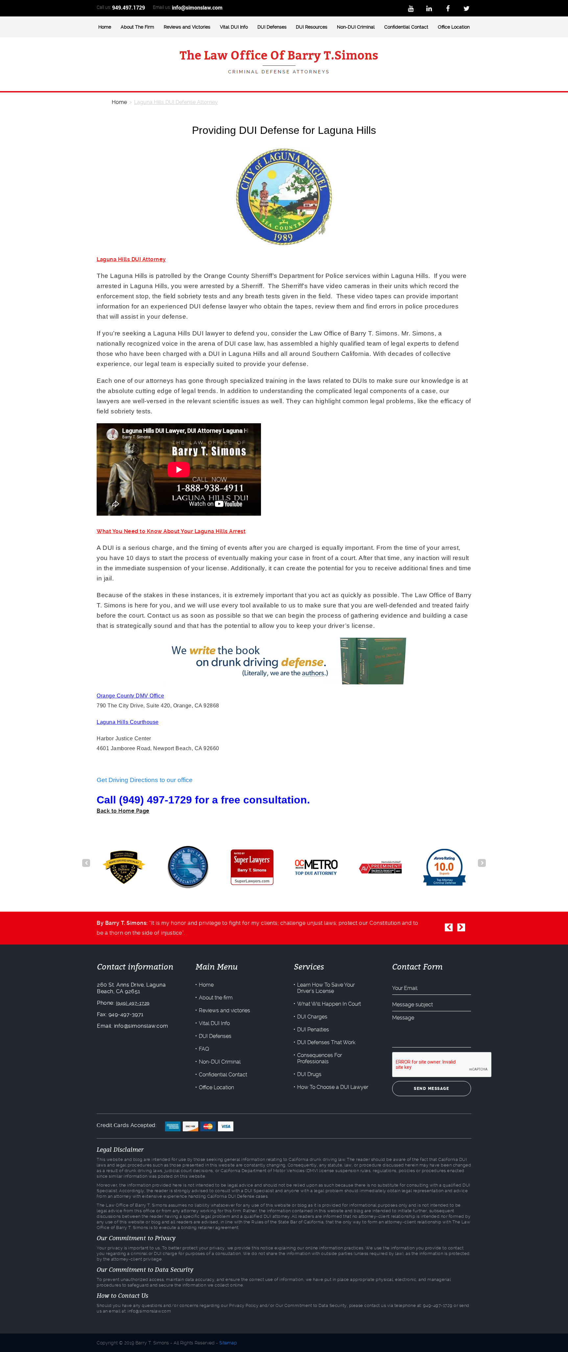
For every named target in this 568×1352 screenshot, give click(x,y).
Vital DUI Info (234, 27)
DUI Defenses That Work (326, 1042)
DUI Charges (312, 1017)
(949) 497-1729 (133, 1003)
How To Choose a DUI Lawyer (332, 1087)
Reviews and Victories (187, 27)
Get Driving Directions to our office (145, 779)
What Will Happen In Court (329, 1004)
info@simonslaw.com (197, 7)
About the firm (216, 998)
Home (104, 27)
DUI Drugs (309, 1074)
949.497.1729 (128, 7)
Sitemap (228, 1342)
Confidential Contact (406, 27)
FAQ (204, 1049)
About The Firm (137, 27)
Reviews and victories (224, 1010)
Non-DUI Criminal (356, 27)
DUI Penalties (313, 1029)
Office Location (454, 27)
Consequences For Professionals (319, 1058)
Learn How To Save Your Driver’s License (326, 988)
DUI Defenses (272, 27)
